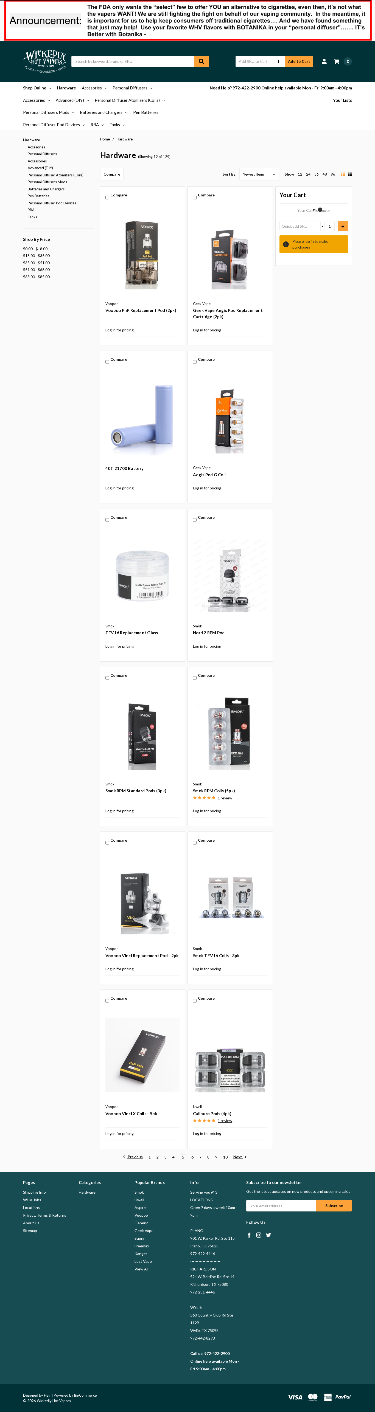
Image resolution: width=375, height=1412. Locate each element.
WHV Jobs (32, 1199)
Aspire (140, 1207)
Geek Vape (144, 1230)
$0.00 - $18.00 (35, 249)
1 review (225, 798)
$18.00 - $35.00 (36, 255)
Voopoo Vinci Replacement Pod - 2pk (142, 955)
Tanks (115, 124)
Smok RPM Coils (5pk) (214, 790)
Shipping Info (34, 1192)
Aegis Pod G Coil (209, 474)
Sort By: (229, 174)
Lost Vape (143, 1261)
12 (300, 174)
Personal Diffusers (130, 87)
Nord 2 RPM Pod (209, 632)
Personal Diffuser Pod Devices (51, 124)
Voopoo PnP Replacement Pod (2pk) (140, 310)
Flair (47, 1395)
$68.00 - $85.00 (36, 277)
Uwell (139, 1199)
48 (325, 174)
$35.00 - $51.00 (36, 263)
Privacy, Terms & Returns (44, 1215)
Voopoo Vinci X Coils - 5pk (131, 1113)
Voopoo (141, 1215)
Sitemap (30, 1230)
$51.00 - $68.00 (36, 269)
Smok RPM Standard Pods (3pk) (135, 790)
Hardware (66, 87)
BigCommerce (85, 1395)
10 (225, 1157)
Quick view (142, 252)
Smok (139, 1192)
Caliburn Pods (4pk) (212, 1113)
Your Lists (342, 100)
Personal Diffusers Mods (46, 112)
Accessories (34, 100)
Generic (141, 1223)
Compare (111, 174)
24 (308, 174)
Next (238, 1157)
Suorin (140, 1238)
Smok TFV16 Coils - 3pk (216, 955)
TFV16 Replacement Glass (131, 632)
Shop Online (34, 87)
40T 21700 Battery (124, 468)
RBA (95, 124)
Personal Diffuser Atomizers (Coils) (127, 100)
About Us (31, 1223)
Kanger (141, 1253)
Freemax (142, 1246)
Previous (135, 1157)
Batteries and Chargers (101, 112)
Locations (31, 1207)
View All (142, 1269)
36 (316, 174)
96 (333, 174)
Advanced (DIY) (70, 100)
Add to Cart (299, 61)
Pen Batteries (145, 112)
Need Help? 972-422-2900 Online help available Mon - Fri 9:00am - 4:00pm (281, 87)
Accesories (92, 87)
